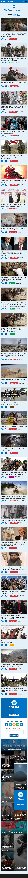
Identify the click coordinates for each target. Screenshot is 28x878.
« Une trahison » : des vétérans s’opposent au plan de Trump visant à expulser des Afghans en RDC (13, 34)
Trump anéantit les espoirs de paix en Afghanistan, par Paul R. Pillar (12, 665)
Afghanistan (14, 10)
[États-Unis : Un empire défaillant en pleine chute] (14, 371)
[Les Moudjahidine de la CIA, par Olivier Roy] (14, 512)
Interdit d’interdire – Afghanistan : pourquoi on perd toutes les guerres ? (14, 403)
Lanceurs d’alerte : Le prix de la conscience (14, 427)
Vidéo (11, 407)
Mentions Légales (11, 876)
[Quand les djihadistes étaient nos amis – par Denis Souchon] (14, 632)
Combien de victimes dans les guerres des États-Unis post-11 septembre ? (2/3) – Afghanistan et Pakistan (13, 330)
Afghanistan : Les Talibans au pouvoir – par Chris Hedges (14, 181)
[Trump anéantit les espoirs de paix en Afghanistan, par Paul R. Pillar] (14, 656)
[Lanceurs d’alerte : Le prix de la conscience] (14, 418)
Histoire (12, 283)
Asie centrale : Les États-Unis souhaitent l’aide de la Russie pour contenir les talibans (13, 253)
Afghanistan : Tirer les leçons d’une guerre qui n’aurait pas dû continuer (13, 229)
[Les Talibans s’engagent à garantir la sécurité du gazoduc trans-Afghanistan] (14, 559)
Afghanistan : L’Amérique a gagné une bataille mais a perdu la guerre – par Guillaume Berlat (12, 156)
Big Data (12, 476)
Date (15, 14)
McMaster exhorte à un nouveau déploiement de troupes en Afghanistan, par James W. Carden (13, 617)
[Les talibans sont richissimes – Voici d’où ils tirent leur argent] (14, 583)
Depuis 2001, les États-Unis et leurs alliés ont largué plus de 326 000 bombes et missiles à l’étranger (13, 355)
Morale (12, 62)
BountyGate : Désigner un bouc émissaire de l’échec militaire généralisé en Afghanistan (13, 279)
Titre (19, 14)
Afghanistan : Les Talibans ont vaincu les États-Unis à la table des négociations (13, 205)
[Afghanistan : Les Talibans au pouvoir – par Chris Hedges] (14, 172)
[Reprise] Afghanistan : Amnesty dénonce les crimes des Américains (13, 59)
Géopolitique (12, 38)
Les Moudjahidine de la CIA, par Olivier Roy (14, 520)
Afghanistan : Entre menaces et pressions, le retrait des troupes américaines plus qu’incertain (13, 107)
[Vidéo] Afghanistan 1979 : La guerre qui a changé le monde (13, 83)
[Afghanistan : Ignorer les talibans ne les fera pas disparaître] (14, 123)
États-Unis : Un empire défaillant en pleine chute (13, 380)
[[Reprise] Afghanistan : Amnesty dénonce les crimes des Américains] (14, 50)
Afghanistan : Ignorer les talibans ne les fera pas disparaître (13, 132)
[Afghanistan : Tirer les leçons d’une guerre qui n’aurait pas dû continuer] (14, 220)
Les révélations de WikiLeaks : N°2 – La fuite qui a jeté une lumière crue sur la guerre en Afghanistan (13, 544)
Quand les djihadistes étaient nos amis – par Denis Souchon (13, 641)
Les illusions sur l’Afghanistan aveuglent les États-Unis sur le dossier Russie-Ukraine (14, 497)
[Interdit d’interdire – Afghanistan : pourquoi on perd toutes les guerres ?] (14, 394)
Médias (12, 644)
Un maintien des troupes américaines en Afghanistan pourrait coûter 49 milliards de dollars (14, 690)
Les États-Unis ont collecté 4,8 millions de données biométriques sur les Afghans (13, 473)
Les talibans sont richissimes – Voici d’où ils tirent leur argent (13, 592)
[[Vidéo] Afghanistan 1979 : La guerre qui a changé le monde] (14, 74)
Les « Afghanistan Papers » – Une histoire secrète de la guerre (13, 449)
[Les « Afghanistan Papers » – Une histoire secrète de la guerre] (14, 440)
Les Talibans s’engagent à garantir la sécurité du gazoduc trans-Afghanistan (12, 568)
